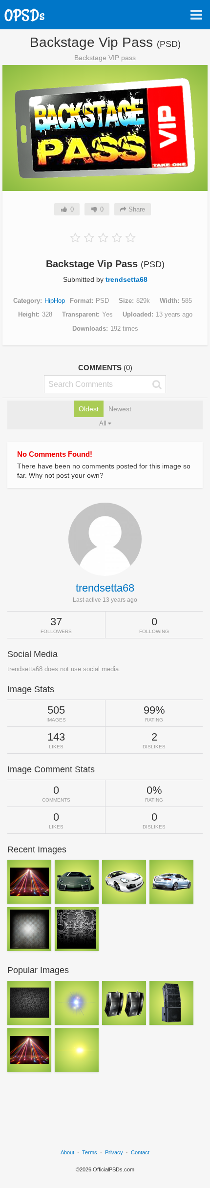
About (67, 1152)
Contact (140, 1152)
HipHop (54, 300)
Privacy (114, 1152)
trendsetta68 (126, 279)
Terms (89, 1152)
